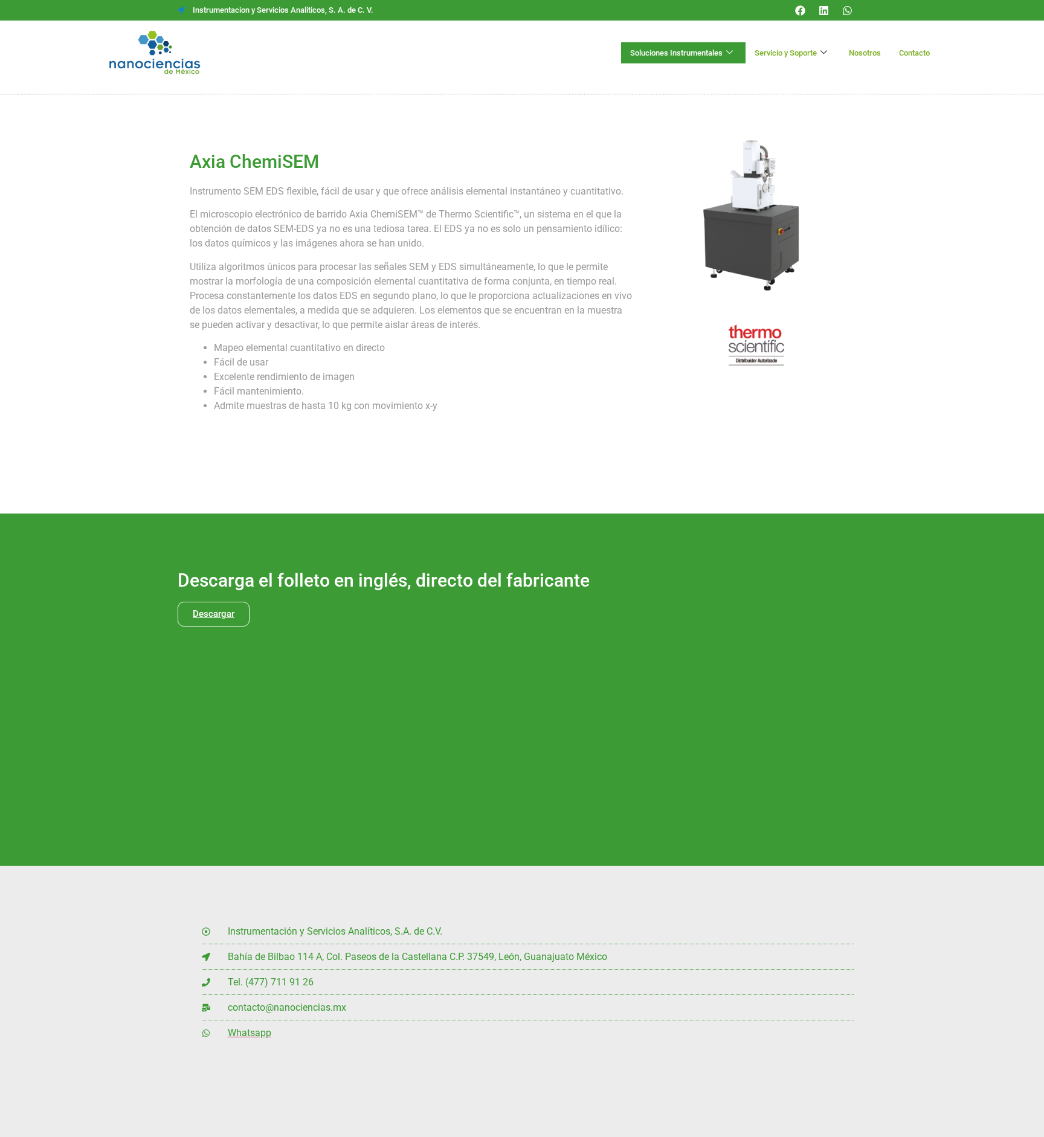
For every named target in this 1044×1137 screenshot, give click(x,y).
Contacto (914, 52)
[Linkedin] (823, 10)
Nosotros (865, 52)
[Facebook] (800, 10)
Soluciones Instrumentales (676, 52)
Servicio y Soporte (786, 52)
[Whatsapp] (847, 10)
